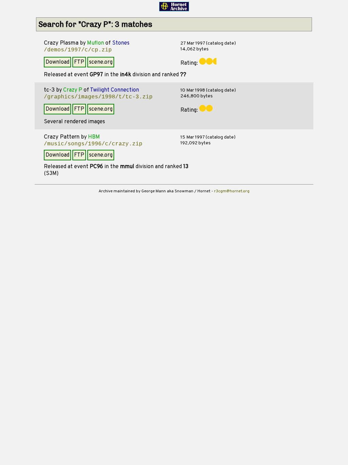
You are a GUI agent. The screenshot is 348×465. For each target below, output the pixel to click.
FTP (79, 62)
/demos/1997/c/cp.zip (78, 50)
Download (57, 62)
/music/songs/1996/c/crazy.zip (93, 144)
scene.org (100, 62)
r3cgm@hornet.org (231, 191)
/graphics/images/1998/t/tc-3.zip (98, 97)
